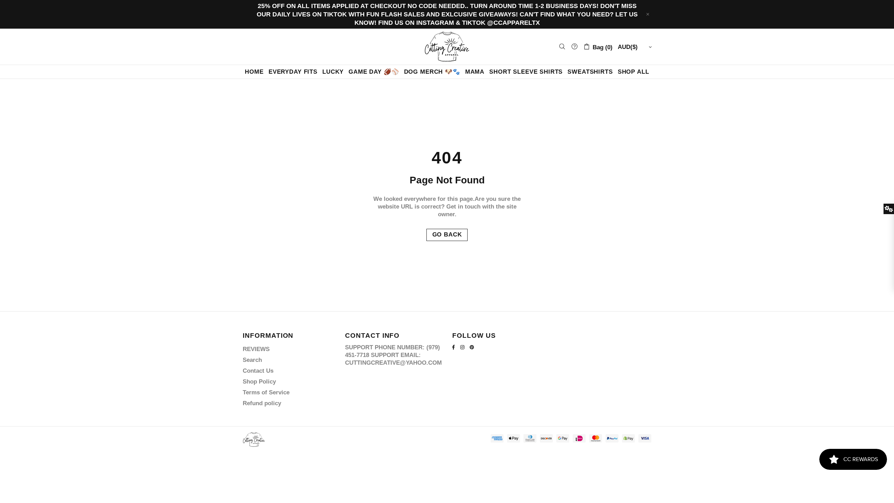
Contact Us (258, 370)
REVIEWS (256, 349)
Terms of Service (266, 392)
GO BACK (447, 234)
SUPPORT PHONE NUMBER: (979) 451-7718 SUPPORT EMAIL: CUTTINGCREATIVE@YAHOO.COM (393, 355)
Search (252, 360)
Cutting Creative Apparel (447, 47)
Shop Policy (259, 381)
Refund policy (262, 403)
